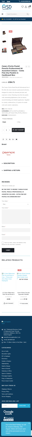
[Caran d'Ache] (8, 153)
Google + (13, 139)
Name (4, 226)
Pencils (24, 113)
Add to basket (19, 130)
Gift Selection (13, 113)
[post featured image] (8, 279)
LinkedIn (9, 139)
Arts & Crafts (13, 111)
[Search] (27, 14)
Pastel (20, 113)
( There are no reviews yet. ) (15, 77)
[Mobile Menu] (2, 14)
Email (16, 139)
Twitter (6, 139)
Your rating (5, 201)
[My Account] (26, 7)
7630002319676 (12, 115)
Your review (5, 207)
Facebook (3, 139)
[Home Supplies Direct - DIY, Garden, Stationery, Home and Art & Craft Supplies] (6, 7)
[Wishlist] (22, 7)
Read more (25, 303)
